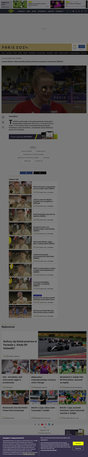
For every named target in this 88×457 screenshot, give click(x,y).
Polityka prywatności (29, 454)
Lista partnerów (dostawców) (49, 450)
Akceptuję (78, 443)
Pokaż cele (78, 448)
